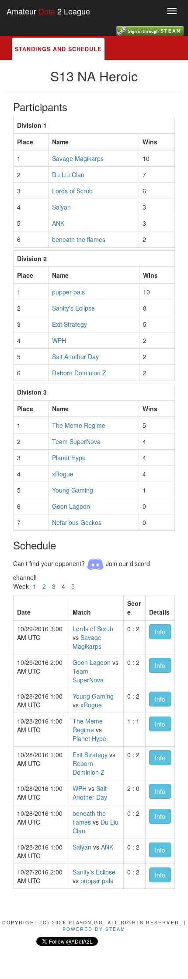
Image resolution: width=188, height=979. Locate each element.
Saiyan (61, 207)
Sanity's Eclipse (73, 308)
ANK (58, 223)
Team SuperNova (76, 441)
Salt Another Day (75, 356)
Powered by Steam (94, 929)
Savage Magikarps (78, 158)
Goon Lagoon (71, 506)
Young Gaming (72, 490)
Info (160, 631)
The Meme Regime (78, 425)
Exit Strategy (69, 324)
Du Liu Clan (68, 174)
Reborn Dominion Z (79, 372)
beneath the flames (78, 239)
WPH (59, 340)
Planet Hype (69, 457)
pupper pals (68, 291)
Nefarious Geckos (76, 522)
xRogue (62, 473)
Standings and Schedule (58, 49)
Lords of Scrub (72, 190)
